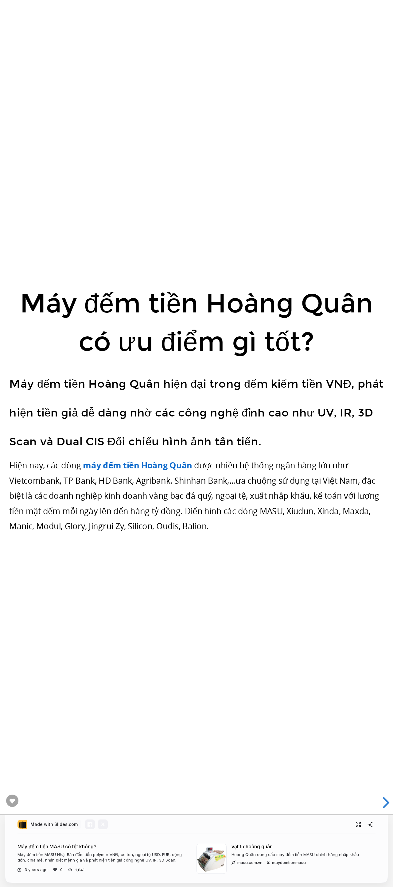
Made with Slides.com (54, 824)
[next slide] (383, 802)
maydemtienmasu (289, 862)
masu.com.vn (250, 862)
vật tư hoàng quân (252, 847)
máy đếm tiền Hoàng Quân (137, 465)
